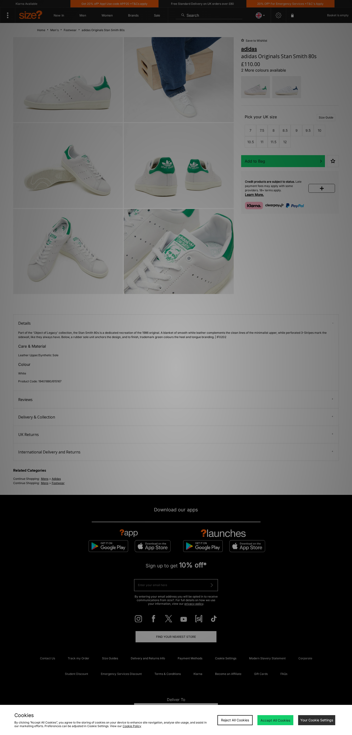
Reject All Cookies (235, 720)
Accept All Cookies (275, 720)
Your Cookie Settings (316, 720)
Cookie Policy (132, 726)
